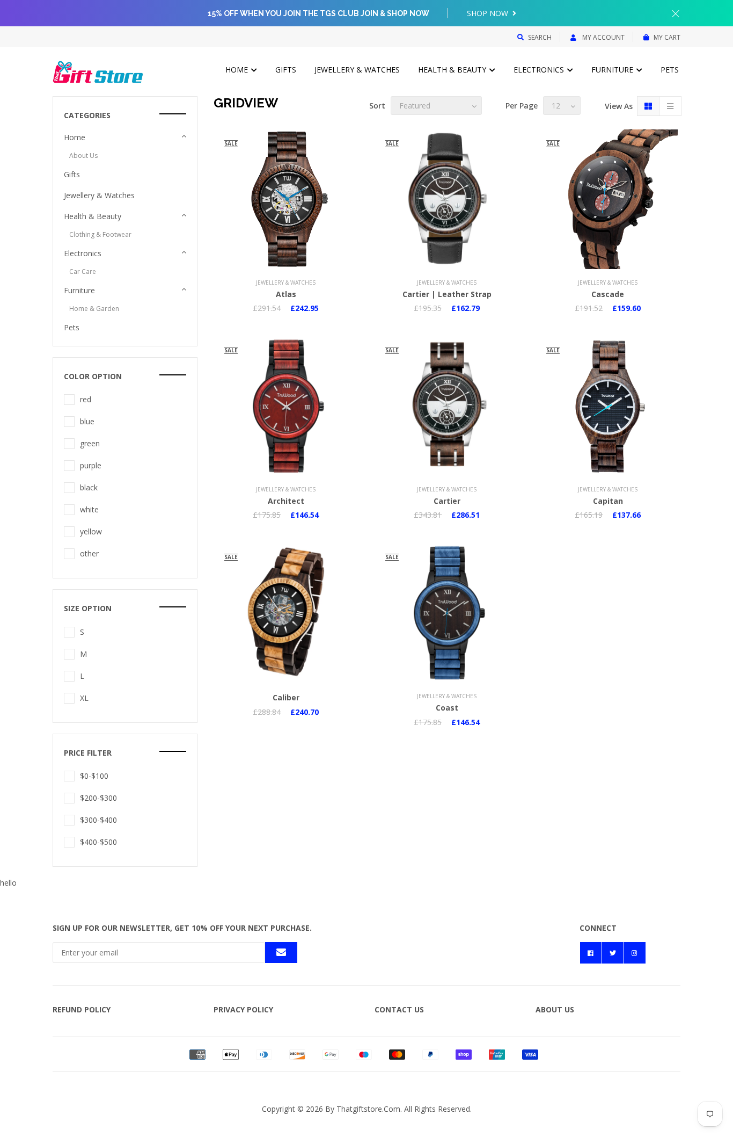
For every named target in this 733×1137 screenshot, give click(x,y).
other (89, 553)
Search (540, 37)
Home (237, 69)
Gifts (285, 69)
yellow (91, 531)
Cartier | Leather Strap (447, 294)
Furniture (613, 69)
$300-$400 (98, 820)
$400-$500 (98, 842)
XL (84, 698)
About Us (83, 155)
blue (87, 421)
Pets (670, 69)
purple (90, 465)
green (90, 443)
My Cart (667, 37)
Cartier (447, 501)
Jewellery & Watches (357, 69)
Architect (286, 501)
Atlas (286, 294)
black (89, 487)
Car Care (82, 271)
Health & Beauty (453, 69)
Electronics (540, 69)
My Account (603, 37)
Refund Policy (82, 1009)
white (89, 509)
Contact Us (399, 1009)
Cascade (607, 294)
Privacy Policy (243, 1009)
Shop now (488, 13)
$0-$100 (94, 776)
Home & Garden (94, 308)
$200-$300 (98, 798)
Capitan (608, 501)
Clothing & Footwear (100, 234)
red (85, 399)
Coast (447, 708)
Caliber (286, 697)
